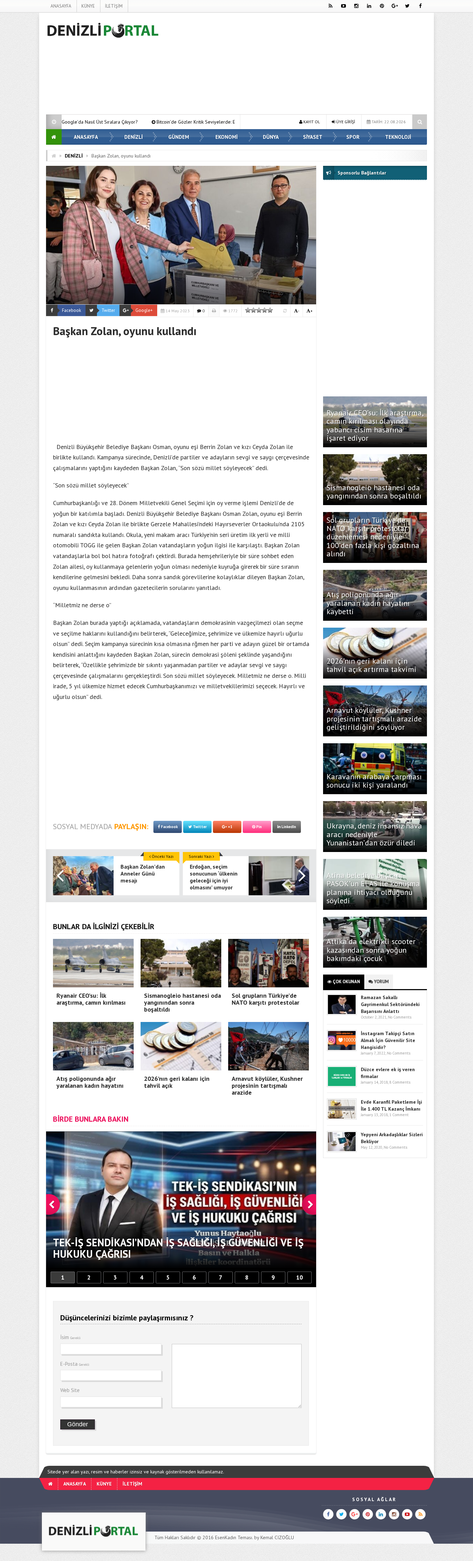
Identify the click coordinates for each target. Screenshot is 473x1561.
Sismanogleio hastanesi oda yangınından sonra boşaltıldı (375, 492)
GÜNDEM (178, 137)
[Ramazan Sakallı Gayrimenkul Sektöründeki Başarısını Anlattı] (342, 1013)
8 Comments (399, 1082)
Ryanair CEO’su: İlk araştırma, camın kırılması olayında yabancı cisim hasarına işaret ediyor (375, 425)
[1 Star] (248, 310)
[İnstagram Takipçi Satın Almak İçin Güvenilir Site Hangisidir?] (342, 1049)
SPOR (352, 137)
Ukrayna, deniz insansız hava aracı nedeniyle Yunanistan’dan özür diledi (374, 834)
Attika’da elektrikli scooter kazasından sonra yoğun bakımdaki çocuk (371, 949)
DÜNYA (271, 137)
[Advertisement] (301, 64)
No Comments (399, 1017)
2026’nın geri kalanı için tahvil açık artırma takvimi (372, 665)
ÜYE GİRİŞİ (345, 121)
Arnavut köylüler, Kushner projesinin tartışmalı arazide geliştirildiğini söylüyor (374, 718)
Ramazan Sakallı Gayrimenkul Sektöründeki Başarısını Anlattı (390, 1004)
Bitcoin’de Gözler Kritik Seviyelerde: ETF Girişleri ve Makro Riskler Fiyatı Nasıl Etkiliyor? (127, 122)
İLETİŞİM (114, 6)
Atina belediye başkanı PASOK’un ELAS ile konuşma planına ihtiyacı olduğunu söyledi (373, 887)
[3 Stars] (259, 310)
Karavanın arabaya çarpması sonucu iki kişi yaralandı (374, 781)
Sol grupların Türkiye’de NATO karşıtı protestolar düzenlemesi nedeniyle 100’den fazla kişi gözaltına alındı (373, 536)
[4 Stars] (264, 310)
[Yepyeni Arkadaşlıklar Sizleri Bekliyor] (342, 1151)
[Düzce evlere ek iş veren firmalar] (342, 1085)
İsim (70, 1337)
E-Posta (74, 1364)
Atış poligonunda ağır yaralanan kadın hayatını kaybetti (368, 603)
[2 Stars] (253, 310)
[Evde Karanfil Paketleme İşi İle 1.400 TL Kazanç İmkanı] (342, 1118)
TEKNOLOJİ (398, 137)
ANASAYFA (61, 6)
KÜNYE (88, 6)
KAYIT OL (311, 121)
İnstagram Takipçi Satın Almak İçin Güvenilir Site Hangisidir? (388, 1040)
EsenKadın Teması (233, 1537)
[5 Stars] (270, 310)
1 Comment (399, 1114)
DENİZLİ (133, 137)
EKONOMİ (226, 137)
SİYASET (312, 137)
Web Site (70, 1390)
